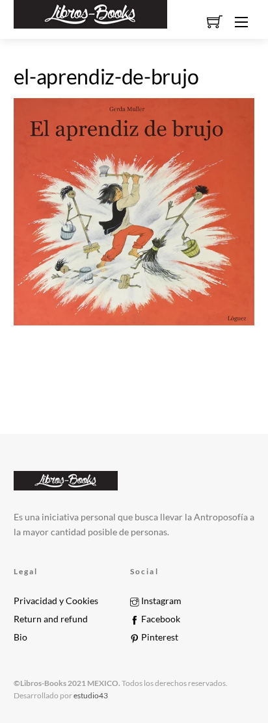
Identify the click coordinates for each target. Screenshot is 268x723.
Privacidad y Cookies (56, 601)
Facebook (159, 619)
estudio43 (90, 695)
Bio (20, 637)
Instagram (160, 601)
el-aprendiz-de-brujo (106, 76)
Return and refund (51, 619)
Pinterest (158, 637)
